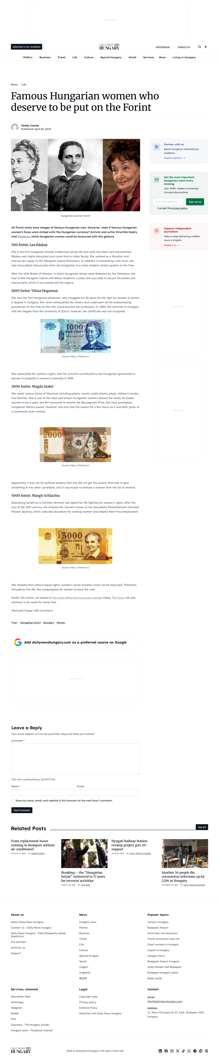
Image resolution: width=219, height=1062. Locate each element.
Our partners (18, 941)
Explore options (173, 158)
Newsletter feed (20, 996)
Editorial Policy (88, 1007)
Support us (170, 245)
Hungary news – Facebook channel (32, 1030)
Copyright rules (88, 996)
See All (202, 827)
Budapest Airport (157, 927)
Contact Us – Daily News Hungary (31, 927)
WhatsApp (17, 1002)
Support (16, 953)
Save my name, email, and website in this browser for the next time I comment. (64, 800)
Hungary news (87, 922)
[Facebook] (166, 1051)
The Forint (118, 597)
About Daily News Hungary (27, 922)
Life (74, 57)
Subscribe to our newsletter (27, 46)
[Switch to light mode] (206, 46)
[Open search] (199, 46)
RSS (13, 1019)
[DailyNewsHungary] (109, 47)
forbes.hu (24, 236)
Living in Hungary (184, 57)
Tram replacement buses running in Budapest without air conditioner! (33, 845)
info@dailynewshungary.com (164, 1001)
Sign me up (195, 201)
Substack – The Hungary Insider (30, 1024)
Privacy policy (87, 1002)
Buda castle (154, 978)
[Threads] (206, 1051)
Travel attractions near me (163, 938)
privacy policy (179, 208)
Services (148, 57)
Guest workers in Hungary (163, 944)
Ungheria (84, 972)
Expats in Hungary (158, 950)
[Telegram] (195, 1051)
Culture (88, 57)
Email (81, 786)
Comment (18, 740)
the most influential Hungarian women (77, 597)
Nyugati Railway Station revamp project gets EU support (129, 845)
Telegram (16, 1007)
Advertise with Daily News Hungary (100, 1013)
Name (16, 786)
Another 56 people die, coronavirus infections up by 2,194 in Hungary (183, 877)
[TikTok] (183, 1051)
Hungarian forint (30, 622)
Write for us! (18, 947)
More (162, 57)
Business (45, 57)
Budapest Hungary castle (162, 972)
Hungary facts (156, 955)
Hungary (48, 622)
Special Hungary (111, 57)
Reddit (15, 1013)
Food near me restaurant (162, 933)
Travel (61, 57)
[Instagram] (171, 1051)
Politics (27, 57)
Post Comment (22, 810)
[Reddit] (200, 1051)
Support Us (184, 46)
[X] (177, 1051)
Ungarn (83, 967)
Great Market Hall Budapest (164, 967)
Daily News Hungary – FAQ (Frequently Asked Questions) (38, 935)
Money (61, 622)
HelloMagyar (163, 46)
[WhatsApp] (189, 1051)
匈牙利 (83, 978)
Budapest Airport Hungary (163, 961)
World (132, 57)
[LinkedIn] (160, 1051)
